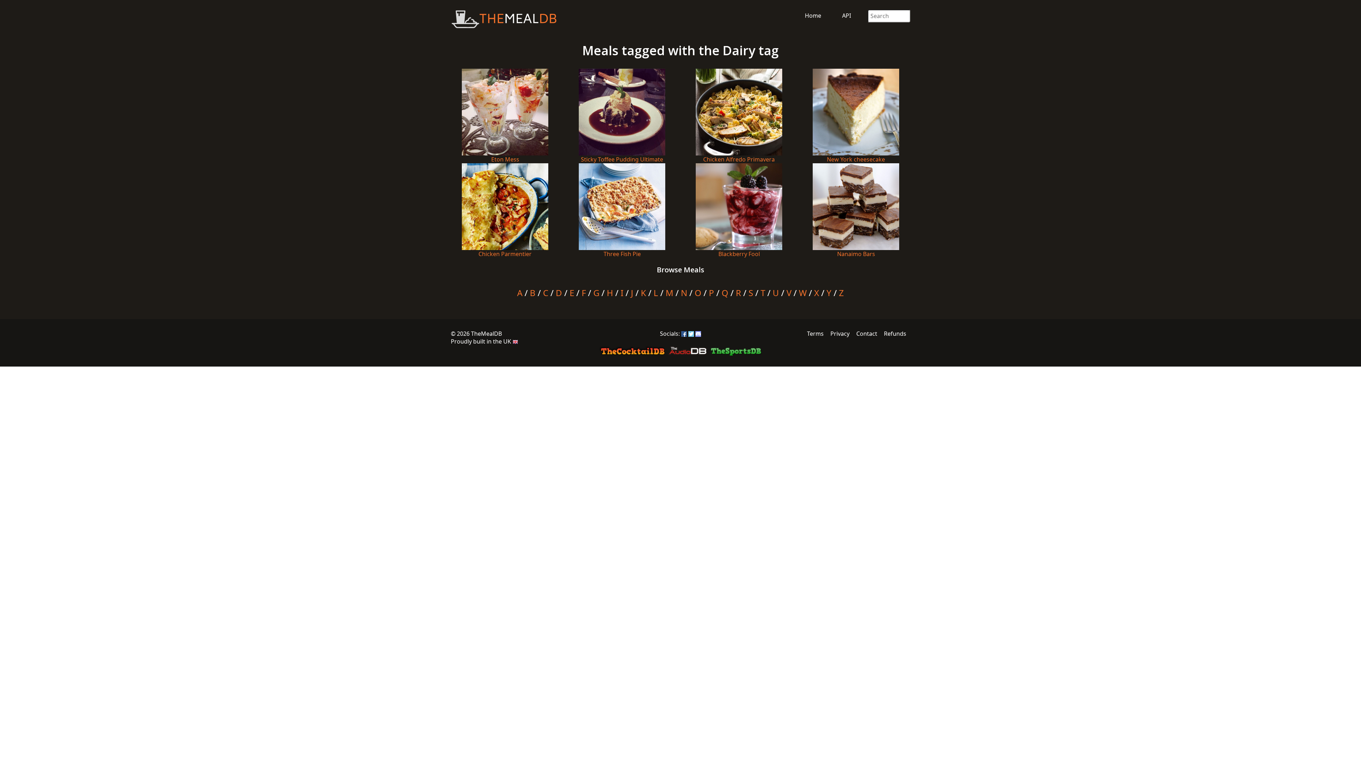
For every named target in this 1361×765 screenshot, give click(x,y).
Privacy (840, 334)
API (846, 15)
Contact (866, 334)
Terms (815, 334)
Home (813, 15)
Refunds (895, 334)
